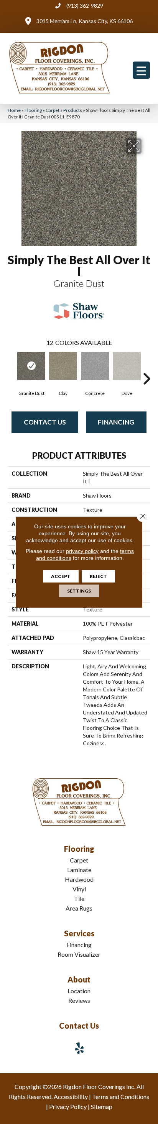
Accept (61, 576)
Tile (79, 898)
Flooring (33, 110)
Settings (79, 590)
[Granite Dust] (31, 366)
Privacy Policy (68, 1106)
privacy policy (82, 551)
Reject (98, 576)
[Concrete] (95, 366)
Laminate (79, 869)
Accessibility (71, 1096)
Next (146, 367)
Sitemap (101, 1106)
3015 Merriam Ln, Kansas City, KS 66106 (84, 21)
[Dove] (127, 366)
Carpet (52, 110)
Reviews (79, 1000)
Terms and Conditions (120, 1096)
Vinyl (79, 889)
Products (72, 110)
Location (79, 990)
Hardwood (79, 879)
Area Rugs (79, 908)
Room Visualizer (79, 954)
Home (14, 110)
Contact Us (45, 422)
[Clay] (63, 366)
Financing (116, 422)
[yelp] (79, 1048)
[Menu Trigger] (141, 70)
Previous (11, 367)
